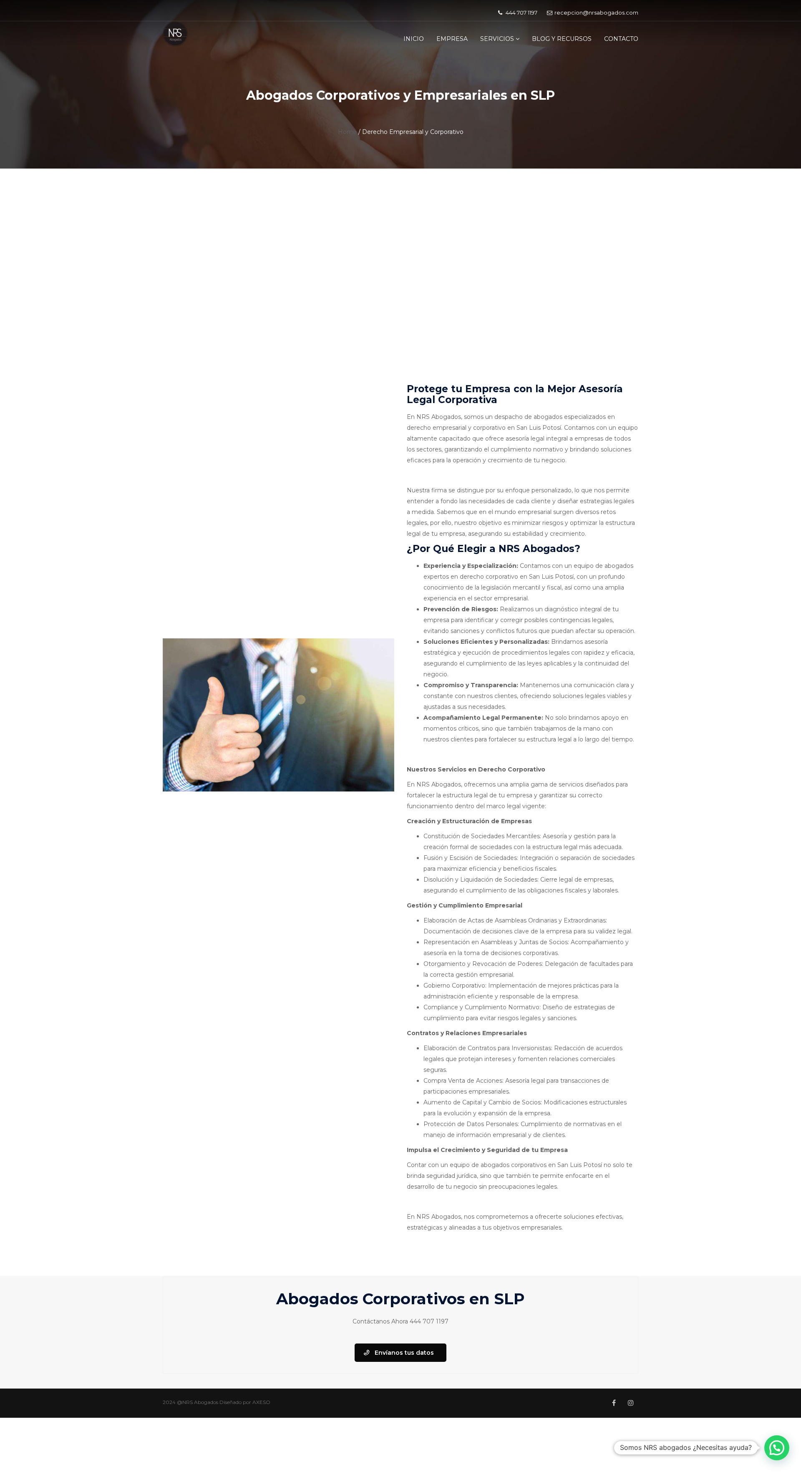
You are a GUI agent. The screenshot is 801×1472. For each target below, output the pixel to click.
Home (347, 132)
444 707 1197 (429, 1321)
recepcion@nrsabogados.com (596, 12)
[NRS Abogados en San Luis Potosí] (175, 33)
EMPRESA (452, 39)
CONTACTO (621, 39)
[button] (776, 1447)
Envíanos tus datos (404, 1352)
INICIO (413, 39)
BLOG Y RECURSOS (562, 39)
